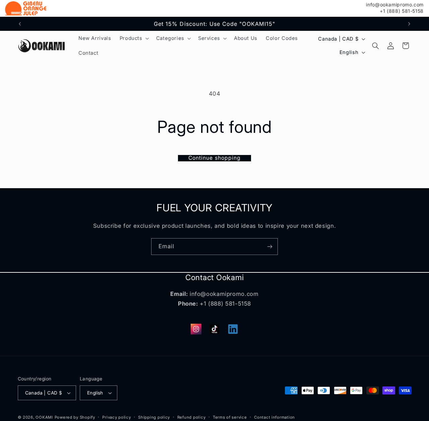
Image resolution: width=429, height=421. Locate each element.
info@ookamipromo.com (395, 4)
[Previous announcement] (19, 24)
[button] (133, 38)
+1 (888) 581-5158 (402, 11)
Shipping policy (154, 417)
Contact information (274, 417)
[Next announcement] (409, 24)
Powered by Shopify (75, 417)
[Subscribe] (270, 246)
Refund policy (191, 417)
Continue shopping (214, 158)
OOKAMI (44, 417)
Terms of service (230, 417)
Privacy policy (116, 417)
